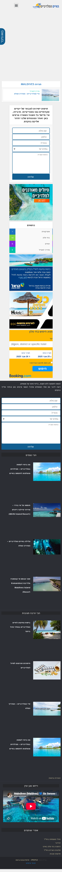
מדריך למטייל (35, 91)
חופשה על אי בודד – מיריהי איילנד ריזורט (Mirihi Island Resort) (19, 509)
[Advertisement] (31, 47)
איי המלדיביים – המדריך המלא (27, 93)
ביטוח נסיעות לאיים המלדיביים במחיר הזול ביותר (20, 627)
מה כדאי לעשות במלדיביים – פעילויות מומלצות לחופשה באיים (19, 744)
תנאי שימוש (31, 863)
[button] (16, 5)
